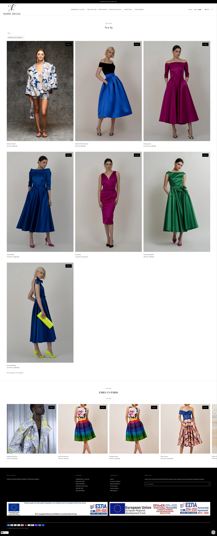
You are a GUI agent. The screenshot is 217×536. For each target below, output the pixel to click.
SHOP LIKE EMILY (102, 9)
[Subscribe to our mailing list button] (208, 484)
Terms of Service (114, 488)
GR (208, 9)
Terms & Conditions (115, 481)
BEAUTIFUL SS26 (91, 9)
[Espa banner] (57, 509)
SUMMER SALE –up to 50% (77, 9)
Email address (149, 482)
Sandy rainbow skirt (63, 456)
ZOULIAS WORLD (139, 9)
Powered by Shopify (23, 528)
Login (195, 9)
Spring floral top (113, 456)
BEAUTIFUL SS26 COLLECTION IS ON (108, 1)
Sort (9, 33)
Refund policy (113, 490)
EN (205, 9)
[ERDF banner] (159, 509)
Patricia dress (164, 456)
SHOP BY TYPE (128, 9)
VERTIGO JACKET (11, 144)
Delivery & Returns (115, 484)
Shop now (108, 398)
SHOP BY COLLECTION (115, 9)
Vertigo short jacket (12, 456)
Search (190, 9)
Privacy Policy (114, 486)
